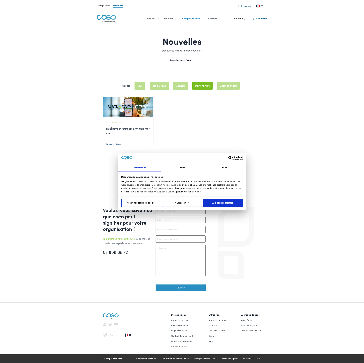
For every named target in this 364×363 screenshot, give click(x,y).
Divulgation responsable (205, 358)
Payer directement (180, 325)
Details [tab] (182, 167)
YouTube (116, 324)
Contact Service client (182, 336)
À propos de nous (217, 320)
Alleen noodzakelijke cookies (141, 203)
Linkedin (104, 324)
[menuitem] (153, 18)
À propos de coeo (180, 320)
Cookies (113, 335)
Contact (212, 336)
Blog (210, 341)
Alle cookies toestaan (222, 203)
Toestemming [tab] (139, 167)
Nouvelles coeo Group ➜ (182, 60)
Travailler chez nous (251, 330)
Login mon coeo (179, 330)
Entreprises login (216, 330)
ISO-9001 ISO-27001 (252, 358)
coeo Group (159, 85)
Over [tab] (224, 167)
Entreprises (118, 6)
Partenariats (202, 85)
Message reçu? (103, 6)
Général (180, 85)
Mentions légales (230, 358)
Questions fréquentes (181, 341)
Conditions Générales (146, 358)
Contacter (238, 18)
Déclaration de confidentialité (175, 358)
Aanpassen (180, 203)
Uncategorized (228, 85)
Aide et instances (179, 346)
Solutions (213, 325)
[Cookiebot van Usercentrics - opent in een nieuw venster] (230, 158)
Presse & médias (249, 325)
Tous (139, 85)
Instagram (110, 324)
